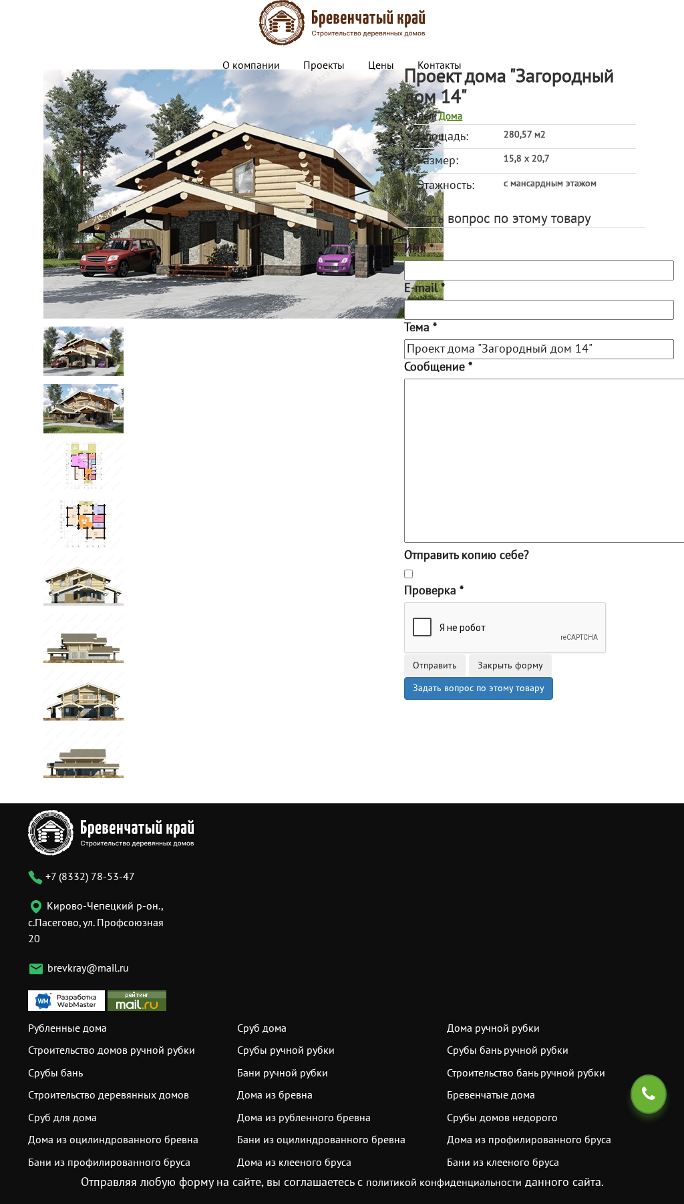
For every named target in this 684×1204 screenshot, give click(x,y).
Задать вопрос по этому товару (478, 688)
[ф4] (83, 753)
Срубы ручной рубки (286, 1050)
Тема (420, 328)
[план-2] (83, 523)
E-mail (424, 288)
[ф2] (83, 638)
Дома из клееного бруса (294, 1163)
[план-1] (83, 466)
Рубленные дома (67, 1028)
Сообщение (438, 367)
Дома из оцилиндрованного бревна (113, 1140)
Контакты (439, 65)
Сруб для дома (62, 1118)
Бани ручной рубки (282, 1073)
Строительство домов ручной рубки (111, 1050)
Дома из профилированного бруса (529, 1140)
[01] (243, 193)
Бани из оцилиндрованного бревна (321, 1140)
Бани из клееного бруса (503, 1163)
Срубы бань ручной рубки (507, 1050)
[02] (83, 408)
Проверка (434, 591)
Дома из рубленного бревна (304, 1118)
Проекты (324, 65)
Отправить (435, 665)
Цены (381, 65)
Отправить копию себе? (466, 555)
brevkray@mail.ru (88, 968)
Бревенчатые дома (491, 1095)
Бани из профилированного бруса (109, 1163)
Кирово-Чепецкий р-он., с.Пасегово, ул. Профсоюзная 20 (96, 922)
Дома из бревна (275, 1095)
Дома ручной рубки (493, 1028)
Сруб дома (262, 1028)
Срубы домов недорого (502, 1118)
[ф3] (83, 695)
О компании (251, 65)
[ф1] (83, 581)
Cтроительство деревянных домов (108, 1095)
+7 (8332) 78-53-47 (89, 877)
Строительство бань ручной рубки (526, 1073)
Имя (419, 249)
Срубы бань (55, 1073)
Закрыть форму (510, 665)
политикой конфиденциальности (444, 1183)
